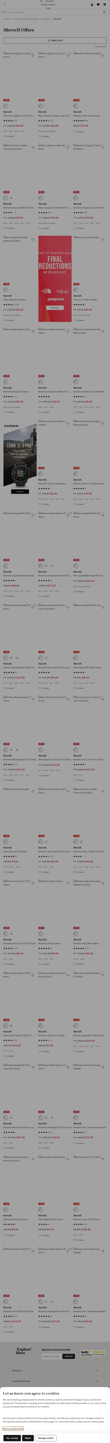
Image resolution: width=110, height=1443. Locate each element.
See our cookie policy (13, 1428)
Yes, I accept (12, 1438)
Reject (28, 1438)
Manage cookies (45, 1438)
